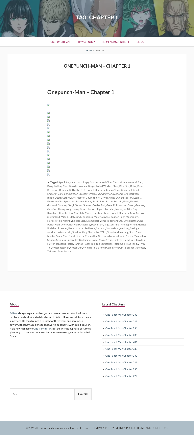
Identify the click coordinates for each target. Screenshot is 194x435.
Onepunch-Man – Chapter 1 (97, 66)
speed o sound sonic (114, 236)
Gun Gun (52, 209)
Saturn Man (112, 228)
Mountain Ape (102, 216)
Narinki (67, 220)
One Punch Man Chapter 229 (121, 376)
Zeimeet (52, 251)
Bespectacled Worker (99, 186)
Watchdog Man (60, 247)
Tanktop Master (64, 243)
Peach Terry (97, 224)
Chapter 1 (126, 189)
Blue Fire (124, 186)
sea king (124, 228)
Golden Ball (98, 205)
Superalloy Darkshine (79, 239)
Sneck (72, 236)
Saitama (100, 228)
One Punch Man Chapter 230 (121, 369)
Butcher (63, 189)
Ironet (118, 209)
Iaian (111, 209)
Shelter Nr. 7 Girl (97, 232)
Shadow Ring (79, 232)
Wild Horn (89, 247)
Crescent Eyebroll (88, 193)
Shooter (111, 232)
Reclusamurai (76, 228)
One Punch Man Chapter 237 (121, 321)
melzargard (53, 216)
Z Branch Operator (135, 247)
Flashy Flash (92, 201)
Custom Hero (120, 193)
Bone (140, 186)
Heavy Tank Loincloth (84, 209)
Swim (109, 239)
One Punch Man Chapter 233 (121, 348)
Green (131, 205)
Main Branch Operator (116, 213)
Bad (140, 182)
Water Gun (76, 247)
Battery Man (61, 186)
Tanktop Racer (82, 243)
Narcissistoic (54, 220)
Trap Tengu (132, 243)
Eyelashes (69, 201)
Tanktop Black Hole (124, 239)
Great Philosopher (116, 205)
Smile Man (62, 236)
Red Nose (90, 228)
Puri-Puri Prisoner (57, 228)
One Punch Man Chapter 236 (121, 328)
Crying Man (105, 193)
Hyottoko (102, 209)
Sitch (132, 232)
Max (132, 213)
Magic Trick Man (94, 213)
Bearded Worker (78, 186)
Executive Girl (55, 201)
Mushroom (132, 216)
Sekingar (135, 228)
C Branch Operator (94, 189)
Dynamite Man (124, 197)
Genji (71, 205)
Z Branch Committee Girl (110, 247)
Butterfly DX (76, 189)
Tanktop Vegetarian (101, 243)
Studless (61, 239)
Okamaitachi (93, 220)
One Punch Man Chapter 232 (121, 355)
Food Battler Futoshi (111, 201)
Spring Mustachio (136, 236)
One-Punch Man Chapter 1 (75, 224)
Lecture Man (72, 213)
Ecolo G (137, 197)
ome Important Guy (112, 220)
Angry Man (89, 182)
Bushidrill (52, 189)
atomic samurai (128, 182)
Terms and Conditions (115, 41)
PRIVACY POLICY (104, 427)
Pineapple (126, 224)
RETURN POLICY (125, 427)
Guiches (139, 205)
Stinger (51, 239)
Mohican (74, 216)
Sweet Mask (98, 239)
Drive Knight (108, 197)
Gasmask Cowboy (57, 205)
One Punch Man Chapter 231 (121, 362)
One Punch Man (60, 41)
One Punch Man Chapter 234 (121, 341)
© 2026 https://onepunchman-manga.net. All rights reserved (59, 427)
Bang (50, 186)
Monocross (86, 216)
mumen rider (118, 216)
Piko (117, 224)
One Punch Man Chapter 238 (121, 314)
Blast (115, 186)
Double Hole (92, 197)
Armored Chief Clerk (107, 182)
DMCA (140, 41)
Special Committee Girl (89, 236)
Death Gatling (62, 197)
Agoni (61, 182)
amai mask (76, 182)
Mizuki (64, 216)
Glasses (87, 205)
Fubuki (134, 201)
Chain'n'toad (113, 189)
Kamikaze (52, 213)
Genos (78, 205)
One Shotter (130, 220)
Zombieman (64, 251)
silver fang (122, 232)
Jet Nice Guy (130, 209)
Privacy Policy (86, 41)
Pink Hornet (139, 224)
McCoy (140, 213)
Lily (82, 213)
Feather (80, 201)
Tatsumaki (119, 243)
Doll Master (78, 197)
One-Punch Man (42, 328)
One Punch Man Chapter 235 (121, 335)
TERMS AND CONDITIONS (152, 427)
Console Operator (68, 193)
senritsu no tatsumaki (59, 232)
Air (67, 182)
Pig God (109, 224)
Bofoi (133, 186)
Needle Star (78, 220)
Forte (126, 201)
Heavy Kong (64, 209)
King (61, 213)
